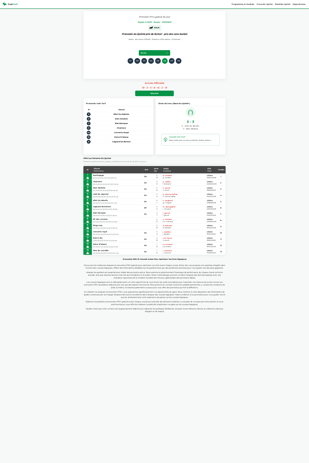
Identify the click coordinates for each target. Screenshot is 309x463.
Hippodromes (299, 4)
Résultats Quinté (282, 4)
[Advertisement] (154, 69)
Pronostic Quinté (265, 4)
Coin (13, 4)
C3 (144, 61)
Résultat (155, 93)
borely (144, 53)
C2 (137, 61)
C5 (158, 61)
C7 (172, 61)
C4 (151, 61)
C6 (165, 61)
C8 (178, 61)
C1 (130, 61)
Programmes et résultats (243, 4)
